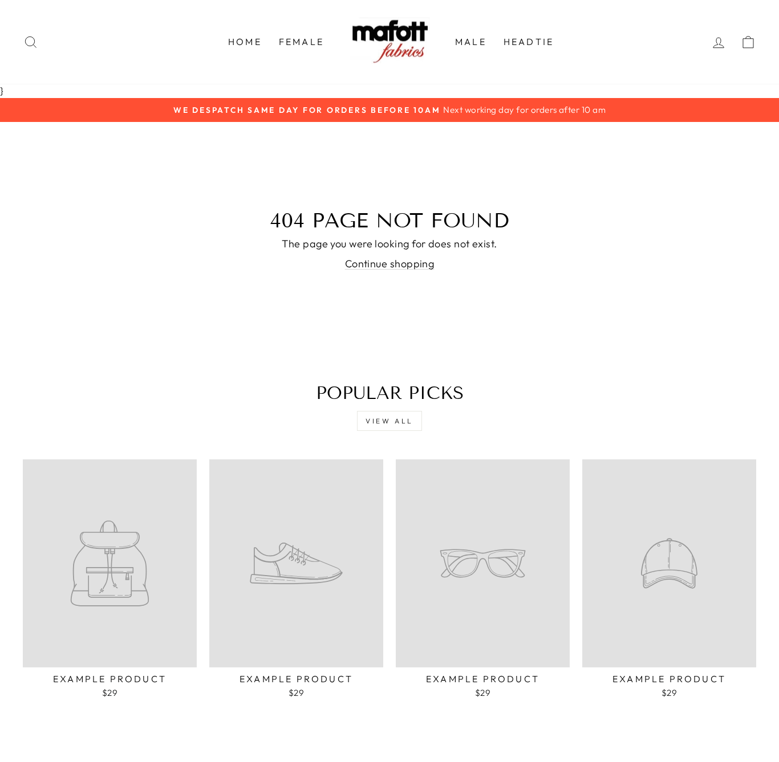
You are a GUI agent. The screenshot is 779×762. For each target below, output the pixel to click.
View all (389, 421)
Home (245, 41)
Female (301, 41)
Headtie (529, 41)
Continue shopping (390, 263)
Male (470, 41)
